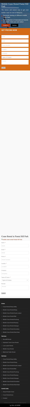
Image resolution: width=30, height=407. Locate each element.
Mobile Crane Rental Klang (10, 309)
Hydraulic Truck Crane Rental (11, 342)
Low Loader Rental (8, 345)
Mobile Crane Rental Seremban (11, 329)
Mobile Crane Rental (8, 348)
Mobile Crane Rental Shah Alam (11, 332)
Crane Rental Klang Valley (10, 306)
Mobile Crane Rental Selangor (11, 325)
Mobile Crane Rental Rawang (10, 322)
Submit (3, 67)
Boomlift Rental (7, 339)
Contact (5, 398)
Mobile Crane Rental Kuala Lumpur (12, 313)
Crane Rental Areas (8, 395)
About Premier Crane (8, 391)
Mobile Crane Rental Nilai (9, 316)
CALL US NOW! (15, 405)
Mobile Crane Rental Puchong (11, 319)
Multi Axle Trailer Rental (9, 352)
